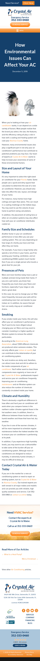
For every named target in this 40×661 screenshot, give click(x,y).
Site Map (29, 655)
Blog (30, 623)
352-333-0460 (20, 19)
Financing (30, 620)
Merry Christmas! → (30, 558)
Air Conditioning (17, 569)
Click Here (28, 3)
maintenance (7, 384)
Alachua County (16, 140)
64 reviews (23, 642)
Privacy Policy (29, 652)
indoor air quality (26, 350)
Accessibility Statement (15, 655)
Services (30, 615)
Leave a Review (20, 645)
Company (30, 617)
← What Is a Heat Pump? (12, 554)
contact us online (19, 494)
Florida (24, 179)
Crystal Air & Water (20, 156)
